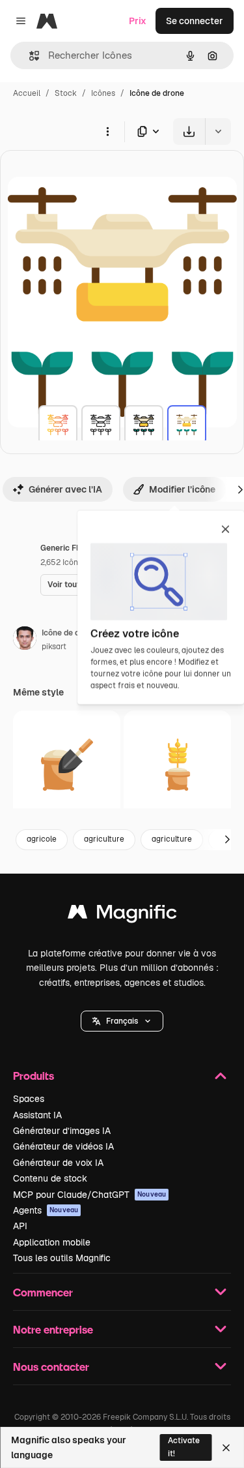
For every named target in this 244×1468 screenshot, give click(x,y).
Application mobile (51, 1242)
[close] (225, 530)
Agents (45, 1210)
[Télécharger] (189, 131)
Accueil (26, 93)
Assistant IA (37, 1115)
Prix (137, 21)
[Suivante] (227, 839)
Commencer (43, 1292)
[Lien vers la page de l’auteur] (24, 640)
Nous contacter (51, 1366)
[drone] (57, 424)
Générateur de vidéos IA (63, 1146)
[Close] (226, 1448)
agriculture (104, 839)
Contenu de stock (50, 1178)
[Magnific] (122, 915)
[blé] (66, 764)
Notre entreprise (53, 1329)
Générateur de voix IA (58, 1163)
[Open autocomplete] (29, 56)
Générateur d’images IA (62, 1131)
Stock (66, 93)
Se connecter (194, 21)
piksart (54, 646)
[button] (122, 1021)
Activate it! (184, 1446)
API (20, 1226)
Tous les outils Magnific (62, 1258)
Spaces (28, 1099)
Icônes (103, 93)
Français (122, 1021)
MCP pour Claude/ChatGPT (89, 1194)
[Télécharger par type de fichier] (149, 131)
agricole (42, 839)
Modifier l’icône (182, 489)
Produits (33, 1075)
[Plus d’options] (107, 131)
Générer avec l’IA (65, 489)
